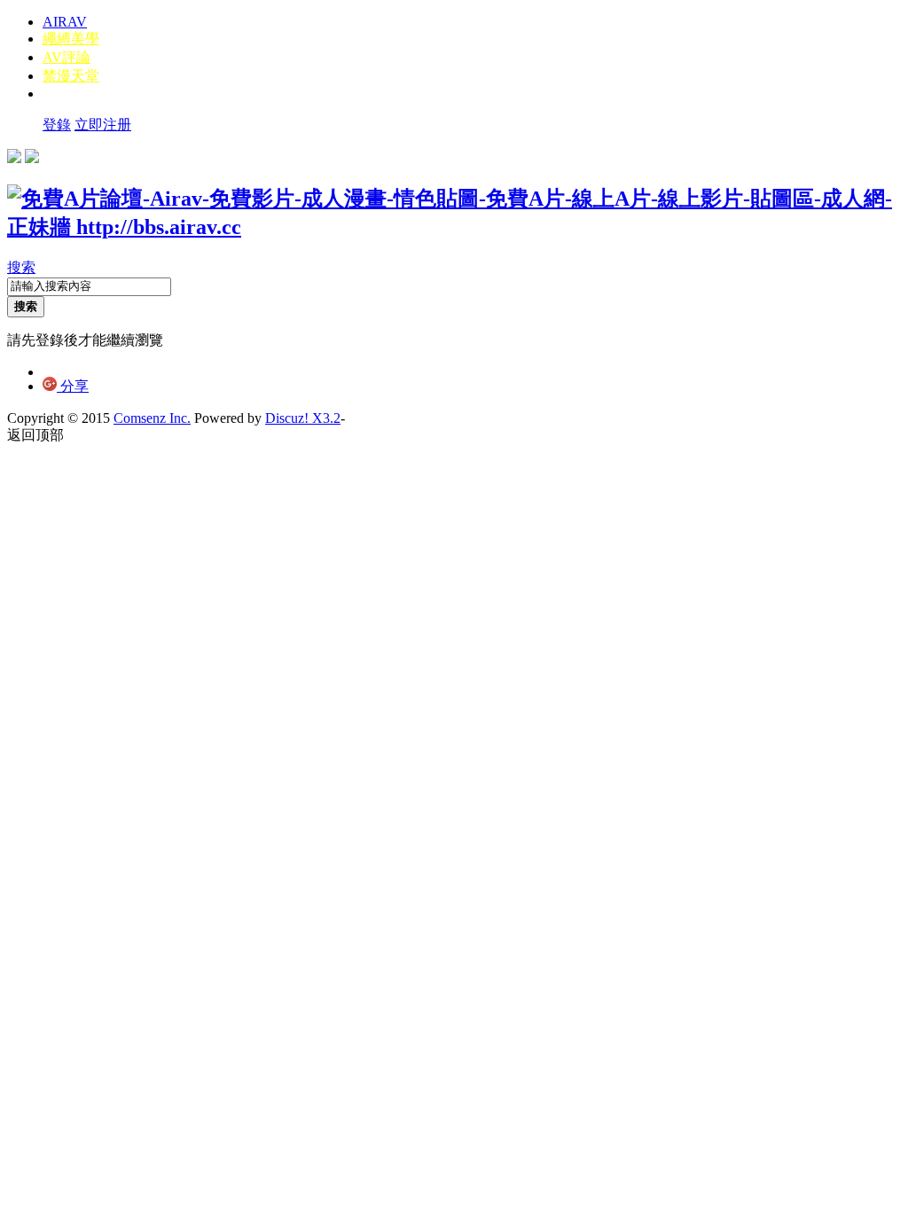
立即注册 (102, 124)
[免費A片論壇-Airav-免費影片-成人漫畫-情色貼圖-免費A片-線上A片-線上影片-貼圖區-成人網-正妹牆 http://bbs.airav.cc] (454, 226)
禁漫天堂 (71, 75)
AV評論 (66, 57)
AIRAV (65, 21)
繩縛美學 (71, 38)
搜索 (21, 267)
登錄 (57, 124)
